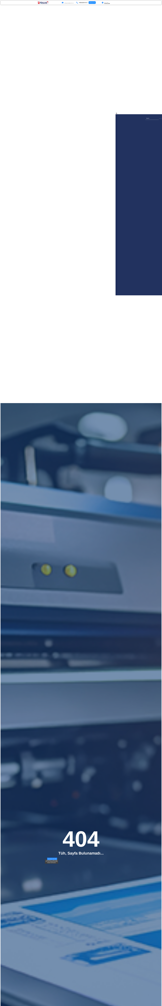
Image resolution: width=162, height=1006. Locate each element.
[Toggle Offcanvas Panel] (116, 113)
